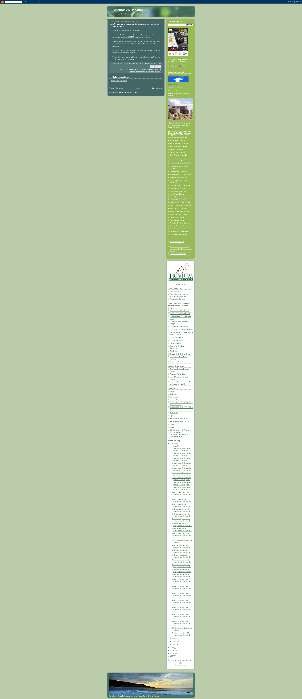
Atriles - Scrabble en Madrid (179, 311)
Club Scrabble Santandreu (179, 327)
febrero (174, 644)
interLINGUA (174, 413)
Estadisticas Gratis (180, 665)
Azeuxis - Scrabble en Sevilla (180, 314)
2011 (172, 443)
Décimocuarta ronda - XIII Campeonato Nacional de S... (181, 494)
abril (173, 638)
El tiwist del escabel (176, 340)
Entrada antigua (157, 88)
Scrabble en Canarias (128, 10)
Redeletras (173, 351)
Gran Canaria (174, 291)
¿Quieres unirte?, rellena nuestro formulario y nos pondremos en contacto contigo (179, 125)
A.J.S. (172, 308)
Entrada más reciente (116, 88)
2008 (172, 653)
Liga (171, 416)
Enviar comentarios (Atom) (128, 93)
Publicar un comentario (119, 81)
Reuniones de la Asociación (179, 421)
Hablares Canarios (176, 400)
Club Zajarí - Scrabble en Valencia (181, 329)
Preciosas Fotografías (177, 374)
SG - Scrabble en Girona (178, 362)
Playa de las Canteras (177, 299)
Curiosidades (174, 397)
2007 (172, 656)
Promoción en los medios (178, 418)
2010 (172, 648)
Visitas (172, 427)
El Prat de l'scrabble (176, 337)
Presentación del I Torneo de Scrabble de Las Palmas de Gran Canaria (181, 249)
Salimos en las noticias (178, 254)
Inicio (138, 88)
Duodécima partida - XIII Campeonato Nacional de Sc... (181, 581)
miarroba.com (180, 284)
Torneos (172, 424)
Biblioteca (173, 394)
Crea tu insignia (172, 84)
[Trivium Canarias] (178, 82)
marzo (174, 641)
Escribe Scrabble (175, 343)
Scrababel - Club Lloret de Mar (180, 354)
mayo (174, 446)
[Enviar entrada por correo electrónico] (159, 63)
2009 (172, 650)
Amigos (172, 391)
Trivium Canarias (173, 75)
